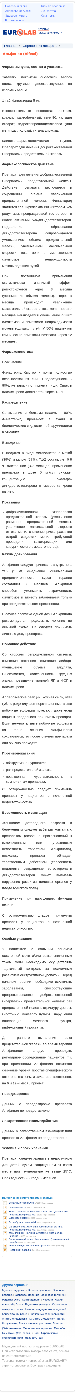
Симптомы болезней (42, 1318)
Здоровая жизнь (16, 15)
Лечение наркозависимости (50, 30)
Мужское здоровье (13, 1290)
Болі (36, 1332)
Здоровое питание (53, 1294)
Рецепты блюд (11, 1299)
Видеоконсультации (37, 1304)
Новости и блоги (16, 6)
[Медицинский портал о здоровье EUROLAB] (20, 37)
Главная (11, 46)
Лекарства (48, 11)
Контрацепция (31, 1299)
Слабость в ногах (18, 1218)
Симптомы (48, 15)
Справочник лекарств (40, 46)
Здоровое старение (27, 1294)
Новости (47, 1299)
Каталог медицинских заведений (45, 1309)
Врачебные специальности (47, 1313)
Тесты (19, 1309)
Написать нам (34, 1337)
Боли (60, 1318)
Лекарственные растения (35, 1323)
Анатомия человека (14, 1318)
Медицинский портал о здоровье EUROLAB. (33, 1346)
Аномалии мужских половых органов (28, 1245)
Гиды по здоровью (53, 6)
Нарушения (9, 1323)
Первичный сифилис (20, 1250)
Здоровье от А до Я (18, 11)
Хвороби (59, 1328)
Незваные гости (17, 1207)
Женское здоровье (39, 1290)
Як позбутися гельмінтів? (22, 1222)
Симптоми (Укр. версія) (17, 1332)
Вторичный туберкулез (21, 1203)
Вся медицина (14, 20)
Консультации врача (15, 1313)
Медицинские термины (37, 1328)
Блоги (19, 1304)
